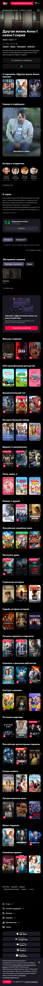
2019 (7, 44)
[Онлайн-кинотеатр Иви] (5, 3)
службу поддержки (31, 982)
